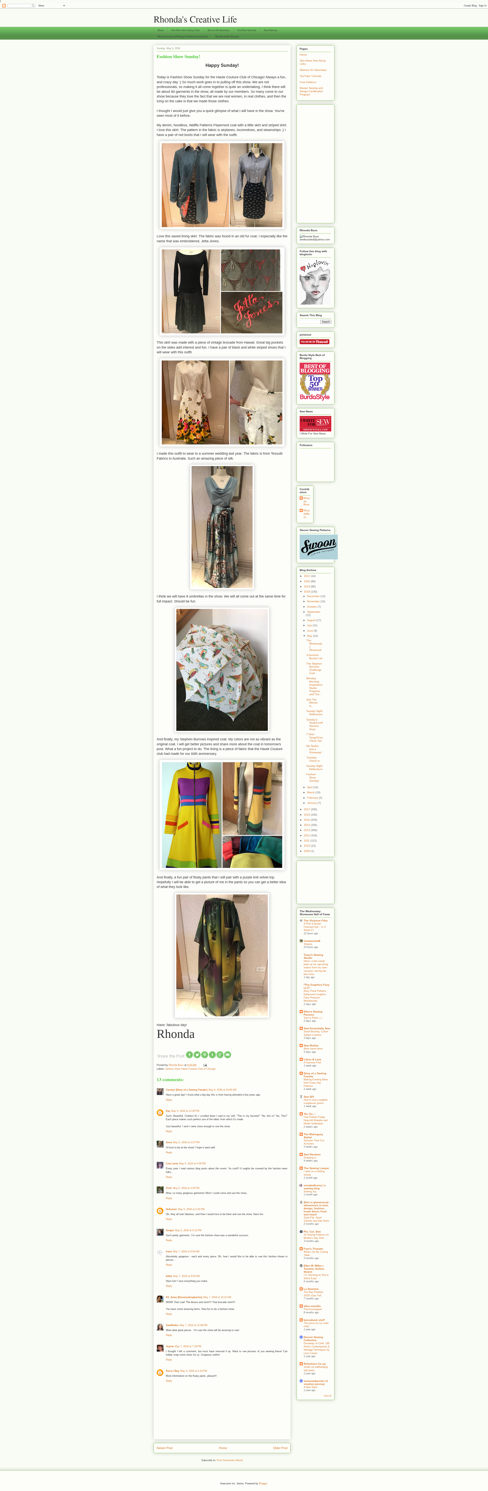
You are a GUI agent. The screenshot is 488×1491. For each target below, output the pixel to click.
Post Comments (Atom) (230, 1460)
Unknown (171, 1209)
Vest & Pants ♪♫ (313, 1017)
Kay (168, 1110)
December (313, 596)
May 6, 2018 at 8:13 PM (188, 1230)
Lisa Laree (172, 1163)
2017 (307, 809)
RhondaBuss (306, 513)
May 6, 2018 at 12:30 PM (185, 1110)
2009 (307, 851)
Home (161, 30)
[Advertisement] (315, 163)
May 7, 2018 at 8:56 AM (186, 1251)
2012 (307, 835)
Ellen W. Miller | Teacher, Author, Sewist (314, 1268)
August (311, 620)
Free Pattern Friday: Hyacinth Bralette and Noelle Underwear (315, 1120)
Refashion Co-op (315, 1363)
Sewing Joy (310, 1191)
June (310, 630)
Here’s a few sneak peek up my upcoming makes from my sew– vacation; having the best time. (316, 968)
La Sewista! (311, 1288)
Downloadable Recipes (227, 36)
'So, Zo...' (309, 1113)
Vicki (169, 1188)
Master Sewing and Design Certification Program (183, 36)
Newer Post (165, 1448)
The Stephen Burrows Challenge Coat (314, 668)
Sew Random (312, 1154)
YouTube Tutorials (246, 30)
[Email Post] (204, 1065)
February (313, 797)
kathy (169, 1276)
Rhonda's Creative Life (195, 19)
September (313, 611)
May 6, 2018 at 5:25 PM (191, 1209)
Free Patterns (270, 30)
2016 (307, 814)
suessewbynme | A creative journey (316, 1382)
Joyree (170, 1346)
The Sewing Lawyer (316, 1168)
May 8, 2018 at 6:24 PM (193, 1370)
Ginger (170, 1230)
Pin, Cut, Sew (312, 1231)
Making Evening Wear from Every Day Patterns (316, 1083)
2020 (307, 581)
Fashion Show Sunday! (312, 777)
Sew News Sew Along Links (185, 30)
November (313, 601)
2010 (307, 845)
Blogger (263, 1483)
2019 (307, 586)
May (310, 635)
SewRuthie (172, 1325)
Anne (169, 1142)
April (310, 787)
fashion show (172, 1068)
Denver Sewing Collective (313, 1339)
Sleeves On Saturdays (219, 30)
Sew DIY (309, 1096)
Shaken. (308, 944)
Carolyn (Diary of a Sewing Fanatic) (186, 1089)
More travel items (313, 1048)
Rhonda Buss (306, 501)
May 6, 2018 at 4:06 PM (192, 1163)
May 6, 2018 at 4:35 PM (186, 1188)
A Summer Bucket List (314, 657)
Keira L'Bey (172, 1370)
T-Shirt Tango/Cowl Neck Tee (314, 737)
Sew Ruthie (311, 1045)
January (312, 802)
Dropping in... (311, 1157)
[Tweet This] (197, 1057)
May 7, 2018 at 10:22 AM (217, 1297)
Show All (327, 1396)
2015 (307, 819)
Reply (169, 1099)
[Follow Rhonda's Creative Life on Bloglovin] (315, 303)
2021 (307, 576)
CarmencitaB (312, 940)
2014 (307, 824)
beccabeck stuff (314, 1319)
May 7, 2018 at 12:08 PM (193, 1325)
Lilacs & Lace (312, 1059)
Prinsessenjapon (313, 1309)
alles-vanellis (312, 1306)
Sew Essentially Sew (317, 1028)
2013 (307, 830)
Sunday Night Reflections (314, 713)
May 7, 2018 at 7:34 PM (188, 1346)
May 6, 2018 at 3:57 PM (186, 1142)
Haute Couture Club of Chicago (198, 1068)
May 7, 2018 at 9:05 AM (186, 1276)
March (311, 792)
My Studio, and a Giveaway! (314, 749)
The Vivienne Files (316, 920)
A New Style (310, 1387)
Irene (169, 1251)
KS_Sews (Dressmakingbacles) (184, 1297)
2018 (307, 591)
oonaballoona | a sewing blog (315, 1187)
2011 (307, 840)
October (312, 606)
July (310, 625)
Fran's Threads (313, 1248)
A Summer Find (312, 1062)
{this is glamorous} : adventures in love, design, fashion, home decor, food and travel (317, 1208)
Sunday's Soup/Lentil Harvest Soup (314, 724)
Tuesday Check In (313, 759)
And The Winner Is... (312, 703)
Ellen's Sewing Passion (313, 1013)
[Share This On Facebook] (189, 1057)
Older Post (280, 1448)
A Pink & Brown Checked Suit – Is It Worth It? (315, 927)
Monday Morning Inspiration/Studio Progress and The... (314, 686)
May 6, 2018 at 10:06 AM (222, 1089)
